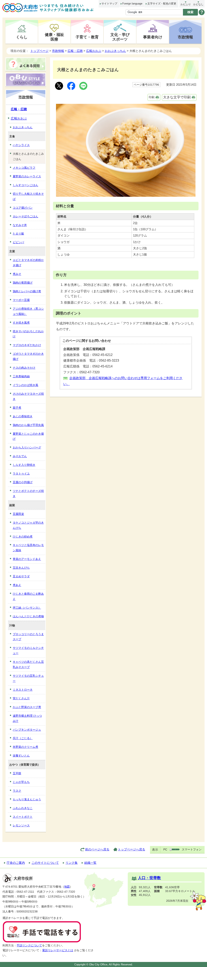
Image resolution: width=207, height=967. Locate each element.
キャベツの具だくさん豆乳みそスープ (28, 664)
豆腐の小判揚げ (23, 482)
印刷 (151, 97)
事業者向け (152, 37)
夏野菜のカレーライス (27, 176)
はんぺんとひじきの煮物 (28, 616)
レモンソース (21, 825)
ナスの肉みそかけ (24, 367)
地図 (67, 886)
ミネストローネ (23, 689)
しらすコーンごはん (25, 185)
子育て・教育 (87, 37)
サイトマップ (109, 3)
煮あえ (17, 585)
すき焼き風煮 (21, 322)
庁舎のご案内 (16, 862)
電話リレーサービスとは (57, 950)
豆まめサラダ (21, 576)
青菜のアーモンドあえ (27, 559)
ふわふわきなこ (23, 808)
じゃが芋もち (21, 782)
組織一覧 (90, 862)
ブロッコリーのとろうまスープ (28, 636)
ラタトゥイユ (21, 473)
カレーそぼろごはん (25, 216)
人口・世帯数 (149, 878)
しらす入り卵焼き (24, 464)
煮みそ (17, 274)
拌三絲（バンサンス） (27, 607)
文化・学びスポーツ (120, 36)
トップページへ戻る (131, 849)
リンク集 (71, 862)
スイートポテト (23, 816)
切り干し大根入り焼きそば (28, 196)
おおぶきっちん (115, 51)
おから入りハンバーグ (27, 447)
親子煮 (17, 407)
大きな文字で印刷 (177, 97)
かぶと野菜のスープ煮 (27, 707)
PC (165, 849)
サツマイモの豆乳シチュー (28, 678)
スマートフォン (192, 849)
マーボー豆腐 (21, 300)
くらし (21, 37)
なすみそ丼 (20, 225)
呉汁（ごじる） (23, 738)
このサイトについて (45, 862)
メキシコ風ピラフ (24, 167)
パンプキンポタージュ (27, 729)
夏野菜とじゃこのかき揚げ (28, 436)
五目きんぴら (21, 567)
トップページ (39, 51)
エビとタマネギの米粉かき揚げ (28, 262)
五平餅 (17, 773)
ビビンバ (18, 242)
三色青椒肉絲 (21, 376)
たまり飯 (18, 233)
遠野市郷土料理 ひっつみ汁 (27, 718)
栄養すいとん (21, 755)
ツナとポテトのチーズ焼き (28, 493)
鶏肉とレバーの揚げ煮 (27, 291)
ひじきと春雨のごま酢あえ (28, 596)
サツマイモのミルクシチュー (28, 650)
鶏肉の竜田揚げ (23, 282)
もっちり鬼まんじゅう (27, 799)
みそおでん (20, 456)
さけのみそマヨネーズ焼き (28, 396)
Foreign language (132, 3)
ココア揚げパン (23, 207)
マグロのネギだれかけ (27, 345)
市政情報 (185, 37)
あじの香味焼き (23, 416)
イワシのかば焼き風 (25, 385)
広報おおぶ (93, 51)
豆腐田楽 (18, 514)
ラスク (17, 790)
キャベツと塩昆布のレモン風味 (28, 547)
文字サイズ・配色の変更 (161, 3)
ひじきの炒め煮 (23, 536)
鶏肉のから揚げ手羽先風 (28, 425)
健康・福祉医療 (54, 36)
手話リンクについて (29, 945)
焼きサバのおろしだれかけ (28, 334)
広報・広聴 (75, 51)
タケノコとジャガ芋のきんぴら (28, 525)
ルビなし (198, 4)
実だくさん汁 (21, 698)
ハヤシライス (21, 145)
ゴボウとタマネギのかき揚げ (28, 356)
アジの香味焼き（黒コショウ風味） (28, 311)
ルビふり (185, 4)
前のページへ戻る (97, 849)
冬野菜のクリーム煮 (25, 746)
